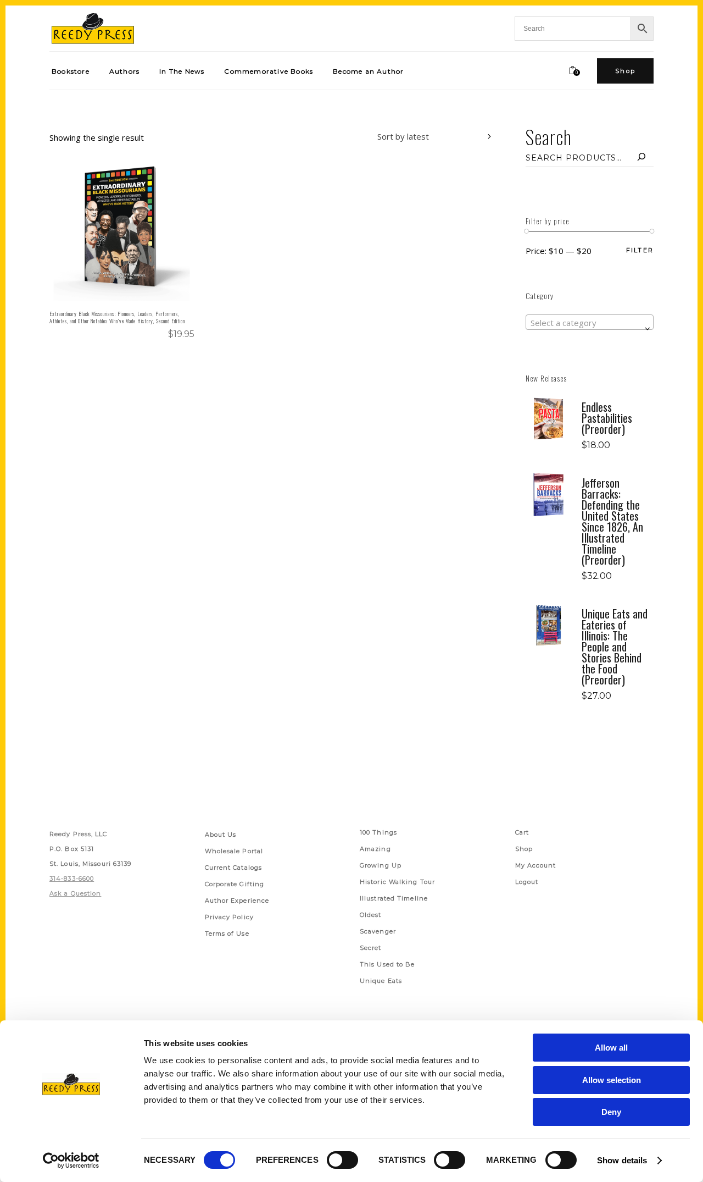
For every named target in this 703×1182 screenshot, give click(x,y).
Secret (371, 948)
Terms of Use (227, 933)
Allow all (611, 1047)
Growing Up (380, 865)
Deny (611, 1112)
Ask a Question (75, 893)
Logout (527, 882)
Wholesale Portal (234, 851)
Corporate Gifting (235, 884)
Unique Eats (381, 981)
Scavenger (378, 931)
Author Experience (237, 900)
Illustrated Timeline (394, 898)
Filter (640, 250)
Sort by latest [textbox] (403, 136)
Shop (524, 849)
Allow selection (611, 1080)
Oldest (371, 915)
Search (549, 137)
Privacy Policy (229, 917)
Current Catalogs (234, 867)
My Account (535, 865)
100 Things (378, 832)
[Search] (641, 158)
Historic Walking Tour (397, 882)
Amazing (375, 849)
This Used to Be (387, 964)
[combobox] (426, 138)
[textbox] (589, 322)
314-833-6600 (71, 878)
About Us (221, 834)
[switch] (342, 1160)
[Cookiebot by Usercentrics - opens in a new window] (71, 1160)
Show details (622, 1160)
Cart (522, 832)
